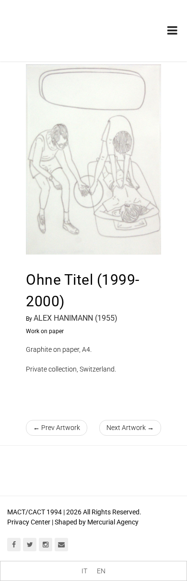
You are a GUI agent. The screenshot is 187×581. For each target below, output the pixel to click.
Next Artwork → (130, 427)
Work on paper (45, 331)
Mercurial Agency (113, 522)
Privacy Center (28, 522)
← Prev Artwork (56, 427)
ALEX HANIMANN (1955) (75, 318)
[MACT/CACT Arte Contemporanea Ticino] (57, 23)
